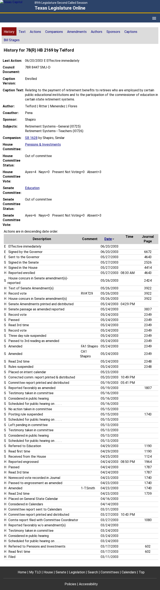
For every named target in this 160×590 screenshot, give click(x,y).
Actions (35, 32)
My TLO (35, 572)
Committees (110, 572)
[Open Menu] (154, 18)
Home (22, 572)
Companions (54, 32)
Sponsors (113, 32)
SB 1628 (31, 138)
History (9, 32)
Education (32, 188)
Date (108, 239)
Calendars (129, 572)
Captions (130, 32)
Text (22, 32)
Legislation (77, 572)
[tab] (9, 31)
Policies (70, 584)
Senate (61, 572)
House (48, 572)
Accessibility (88, 584)
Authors (96, 32)
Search (93, 572)
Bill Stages (12, 40)
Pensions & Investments (43, 144)
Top (142, 572)
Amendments (77, 32)
